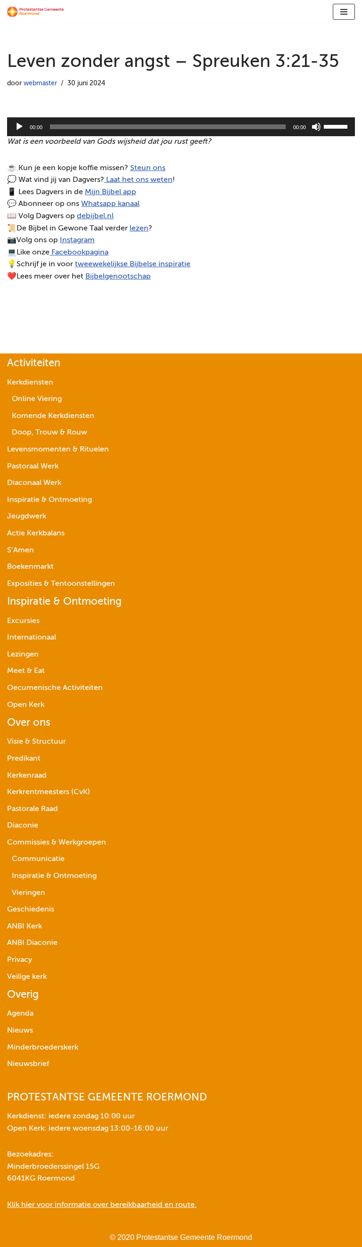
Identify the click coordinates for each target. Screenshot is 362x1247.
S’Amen (20, 550)
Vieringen (28, 893)
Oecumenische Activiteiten (55, 688)
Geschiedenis (30, 909)
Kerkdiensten (30, 382)
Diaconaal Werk (34, 483)
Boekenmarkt (30, 567)
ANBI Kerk (24, 926)
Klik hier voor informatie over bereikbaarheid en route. (102, 1205)
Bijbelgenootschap (118, 276)
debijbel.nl (95, 216)
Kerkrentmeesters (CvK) (48, 792)
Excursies (23, 621)
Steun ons (147, 168)
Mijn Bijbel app (110, 192)
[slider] (337, 125)
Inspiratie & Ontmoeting (49, 500)
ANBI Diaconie (32, 943)
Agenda (20, 1013)
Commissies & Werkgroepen (56, 842)
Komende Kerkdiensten (53, 416)
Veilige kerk (27, 977)
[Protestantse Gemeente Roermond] (35, 12)
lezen (139, 228)
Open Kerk (25, 705)
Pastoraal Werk (32, 466)
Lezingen (23, 654)
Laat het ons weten (138, 180)
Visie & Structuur (36, 742)
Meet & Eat (26, 671)
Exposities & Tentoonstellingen (61, 584)
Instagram (77, 240)
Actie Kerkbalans (36, 533)
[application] (181, 126)
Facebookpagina (78, 252)
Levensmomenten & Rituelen (58, 449)
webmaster (40, 83)
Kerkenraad (27, 775)
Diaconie (22, 825)
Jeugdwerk (26, 516)
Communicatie (38, 859)
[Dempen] (316, 126)
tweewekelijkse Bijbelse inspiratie (132, 264)
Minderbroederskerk (42, 1047)
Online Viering (37, 399)
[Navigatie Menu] (344, 12)
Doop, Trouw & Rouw (49, 432)
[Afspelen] (19, 126)
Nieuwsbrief (28, 1064)
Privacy (19, 960)
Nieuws (20, 1030)
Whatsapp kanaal (110, 204)
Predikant (24, 759)
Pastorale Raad (32, 809)
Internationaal (31, 637)
